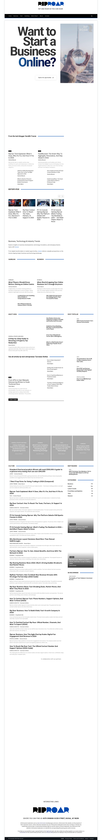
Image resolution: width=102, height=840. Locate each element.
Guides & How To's (14, 507)
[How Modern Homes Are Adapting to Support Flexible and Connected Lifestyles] (41, 320)
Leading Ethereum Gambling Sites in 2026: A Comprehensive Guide (26, 297)
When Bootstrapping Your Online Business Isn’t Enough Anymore (50, 283)
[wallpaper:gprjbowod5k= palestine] (80, 95)
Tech (10, 151)
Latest (11, 473)
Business (39, 279)
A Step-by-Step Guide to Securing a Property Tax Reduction (18, 341)
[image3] (51, 95)
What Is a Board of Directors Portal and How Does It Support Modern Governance (25, 180)
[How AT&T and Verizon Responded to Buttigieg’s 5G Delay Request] (71, 369)
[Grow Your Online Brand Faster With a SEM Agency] (41, 336)
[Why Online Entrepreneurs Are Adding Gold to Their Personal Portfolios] (41, 298)
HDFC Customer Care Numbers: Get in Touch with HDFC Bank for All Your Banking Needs (80, 473)
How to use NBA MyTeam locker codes (84, 379)
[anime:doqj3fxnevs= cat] (21, 95)
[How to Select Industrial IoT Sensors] (42, 362)
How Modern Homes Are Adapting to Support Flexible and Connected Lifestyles (54, 319)
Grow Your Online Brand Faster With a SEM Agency (54, 335)
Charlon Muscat (12, 160)
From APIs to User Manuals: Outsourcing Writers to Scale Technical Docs (19, 382)
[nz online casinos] (19, 675)
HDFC (70, 469)
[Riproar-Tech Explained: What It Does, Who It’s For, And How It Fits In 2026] (21, 145)
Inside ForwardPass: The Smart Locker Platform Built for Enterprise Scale (55, 180)
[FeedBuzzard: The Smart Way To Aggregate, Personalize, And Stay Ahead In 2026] (51, 145)
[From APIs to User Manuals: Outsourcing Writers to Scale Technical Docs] (21, 368)
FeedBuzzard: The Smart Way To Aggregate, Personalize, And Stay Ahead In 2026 (50, 156)
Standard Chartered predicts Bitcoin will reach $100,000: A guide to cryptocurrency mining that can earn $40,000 (36, 470)
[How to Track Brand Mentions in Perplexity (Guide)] (42, 377)
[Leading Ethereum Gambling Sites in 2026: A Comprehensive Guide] (12, 298)
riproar (17, 247)
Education (72, 524)
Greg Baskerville (19, 555)
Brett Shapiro (72, 530)
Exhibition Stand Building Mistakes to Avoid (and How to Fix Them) (54, 327)
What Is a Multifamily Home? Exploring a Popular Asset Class (54, 343)
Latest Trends (13, 483)
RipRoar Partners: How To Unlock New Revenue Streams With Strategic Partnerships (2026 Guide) (33, 576)
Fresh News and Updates (16, 543)
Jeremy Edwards (12, 286)
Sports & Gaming (81, 377)
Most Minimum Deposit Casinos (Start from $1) (25, 304)
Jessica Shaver (22, 519)
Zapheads (48, 831)
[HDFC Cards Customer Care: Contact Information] (71, 321)
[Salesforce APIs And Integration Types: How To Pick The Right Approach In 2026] (12, 172)
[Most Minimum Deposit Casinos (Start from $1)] (12, 306)
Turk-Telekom (72, 576)
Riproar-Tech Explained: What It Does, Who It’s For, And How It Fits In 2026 (21, 156)
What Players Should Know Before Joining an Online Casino (21, 283)
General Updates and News (15, 336)
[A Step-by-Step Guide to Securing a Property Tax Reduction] (21, 326)
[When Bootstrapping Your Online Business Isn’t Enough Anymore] (50, 270)
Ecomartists (23, 832)
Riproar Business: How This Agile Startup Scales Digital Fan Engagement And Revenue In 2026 (33, 635)
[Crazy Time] (34, 759)
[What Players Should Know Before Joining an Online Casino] (21, 270)
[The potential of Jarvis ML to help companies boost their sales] (71, 359)
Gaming (72, 557)
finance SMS (50, 832)
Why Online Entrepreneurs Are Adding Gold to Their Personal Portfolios (54, 297)
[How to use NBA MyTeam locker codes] (71, 379)
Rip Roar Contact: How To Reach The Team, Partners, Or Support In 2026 (29, 214)
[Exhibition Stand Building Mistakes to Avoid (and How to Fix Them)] (41, 328)
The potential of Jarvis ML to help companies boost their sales (84, 360)
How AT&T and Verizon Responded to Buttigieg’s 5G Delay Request (84, 370)
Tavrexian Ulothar (24, 507)
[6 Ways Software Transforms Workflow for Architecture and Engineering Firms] (18, 448)
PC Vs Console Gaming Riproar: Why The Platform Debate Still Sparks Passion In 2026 (43, 215)
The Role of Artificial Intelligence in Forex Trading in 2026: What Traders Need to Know (55, 384)
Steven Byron (20, 184)
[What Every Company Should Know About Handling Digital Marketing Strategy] (40, 448)
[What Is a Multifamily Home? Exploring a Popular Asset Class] (41, 344)
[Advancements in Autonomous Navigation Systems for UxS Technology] (61, 448)
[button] (92, 16)
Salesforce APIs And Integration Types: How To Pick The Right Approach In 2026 (25, 172)
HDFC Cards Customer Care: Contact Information (85, 321)
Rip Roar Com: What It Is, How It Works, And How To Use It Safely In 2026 (80, 561)
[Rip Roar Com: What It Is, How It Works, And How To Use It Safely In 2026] (81, 552)
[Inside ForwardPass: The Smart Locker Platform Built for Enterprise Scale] (42, 181)
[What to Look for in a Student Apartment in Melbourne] (81, 517)
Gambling (11, 279)
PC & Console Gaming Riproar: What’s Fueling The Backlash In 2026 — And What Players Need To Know (57, 215)
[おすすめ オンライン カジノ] (19, 664)
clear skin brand (41, 823)
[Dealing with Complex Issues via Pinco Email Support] (42, 369)
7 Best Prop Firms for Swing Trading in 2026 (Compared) (32, 481)
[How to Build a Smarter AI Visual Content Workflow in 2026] (42, 172)
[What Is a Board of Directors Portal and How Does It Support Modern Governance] (12, 181)
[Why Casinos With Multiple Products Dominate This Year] (83, 448)
